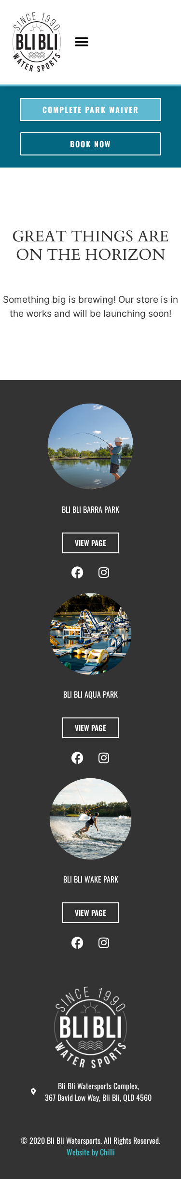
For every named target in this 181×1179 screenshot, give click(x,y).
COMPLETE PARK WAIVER (90, 109)
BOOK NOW (90, 144)
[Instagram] (104, 942)
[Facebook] (77, 942)
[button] (81, 42)
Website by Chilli (91, 1152)
